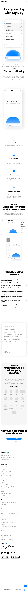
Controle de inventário (8, 533)
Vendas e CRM (5, 507)
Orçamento (4, 529)
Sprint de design (6, 535)
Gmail (2, 491)
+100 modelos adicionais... (9, 539)
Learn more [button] (17, 590)
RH (2, 515)
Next (26, 340)
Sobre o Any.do (6, 455)
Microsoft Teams (6, 485)
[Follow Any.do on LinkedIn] (8, 552)
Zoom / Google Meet (7, 487)
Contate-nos (5, 459)
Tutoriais (3, 469)
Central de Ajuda (6, 467)
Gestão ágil (4, 524)
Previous (2, 340)
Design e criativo (6, 511)
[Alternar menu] (26, 1)
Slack (2, 482)
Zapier (3, 495)
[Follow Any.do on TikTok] (11, 552)
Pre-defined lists (6, 471)
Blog (2, 473)
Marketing (4, 504)
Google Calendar (6, 493)
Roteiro (3, 537)
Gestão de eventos (7, 531)
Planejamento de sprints (8, 522)
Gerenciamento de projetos (9, 502)
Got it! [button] (25, 590)
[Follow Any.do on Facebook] (5, 552)
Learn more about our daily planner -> (14, 81)
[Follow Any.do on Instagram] (2, 552)
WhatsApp (4, 489)
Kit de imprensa (6, 475)
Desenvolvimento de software (10, 513)
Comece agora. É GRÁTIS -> (14, 438)
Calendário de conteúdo (8, 526)
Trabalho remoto (6, 509)
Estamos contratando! (7, 457)
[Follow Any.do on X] (14, 552)
